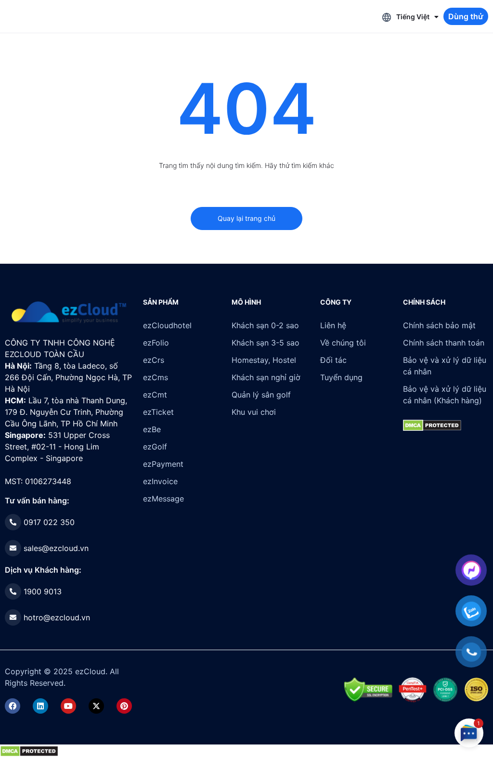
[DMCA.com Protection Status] (29, 750)
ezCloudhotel (167, 325)
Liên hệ (333, 325)
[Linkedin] (40, 706)
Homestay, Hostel (264, 360)
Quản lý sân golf (261, 394)
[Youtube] (68, 706)
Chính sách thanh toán (443, 342)
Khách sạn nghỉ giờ (266, 377)
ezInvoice (160, 481)
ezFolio (156, 342)
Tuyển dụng (341, 377)
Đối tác (333, 360)
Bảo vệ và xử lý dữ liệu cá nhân (444, 365)
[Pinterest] (124, 706)
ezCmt (155, 394)
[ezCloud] (69, 312)
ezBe (152, 429)
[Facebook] (12, 706)
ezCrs (153, 360)
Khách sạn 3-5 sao (265, 342)
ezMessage (163, 498)
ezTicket (158, 412)
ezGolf (155, 446)
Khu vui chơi (254, 412)
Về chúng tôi (343, 342)
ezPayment (163, 464)
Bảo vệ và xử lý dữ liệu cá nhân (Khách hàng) (444, 394)
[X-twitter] (96, 706)
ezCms (155, 377)
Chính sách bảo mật (439, 325)
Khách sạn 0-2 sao (265, 325)
